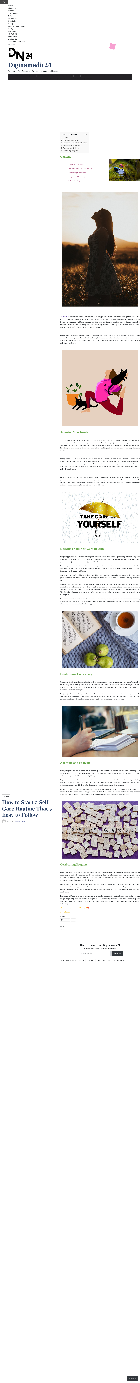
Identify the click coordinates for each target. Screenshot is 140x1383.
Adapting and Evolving (71, 148)
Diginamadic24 (29, 65)
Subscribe (117, 953)
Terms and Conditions (16, 42)
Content (74, 138)
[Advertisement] (57, 103)
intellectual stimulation (131, 322)
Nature (10, 16)
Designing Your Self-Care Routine (75, 143)
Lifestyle (6, 796)
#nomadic (107, 960)
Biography (12, 8)
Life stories (12, 21)
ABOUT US (12, 34)
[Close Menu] (4, 2)
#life (98, 960)
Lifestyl (11, 24)
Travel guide (13, 13)
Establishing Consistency (72, 145)
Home (10, 6)
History (11, 11)
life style (11, 29)
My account (12, 44)
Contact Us (12, 39)
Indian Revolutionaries (16, 26)
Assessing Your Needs (71, 140)
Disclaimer (12, 31)
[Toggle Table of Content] (84, 134)
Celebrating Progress (70, 151)
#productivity (119, 960)
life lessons (12, 18)
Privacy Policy (13, 36)
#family (82, 960)
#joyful (90, 960)
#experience (71, 960)
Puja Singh (10, 821)
